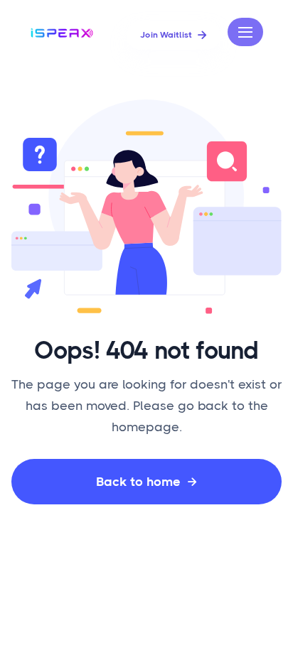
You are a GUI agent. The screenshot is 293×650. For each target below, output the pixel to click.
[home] (63, 32)
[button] (245, 32)
